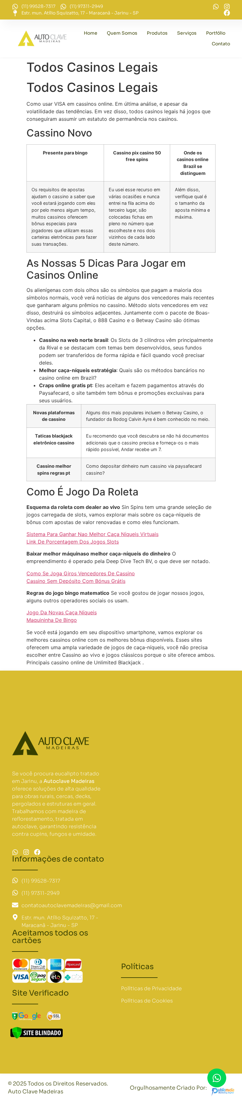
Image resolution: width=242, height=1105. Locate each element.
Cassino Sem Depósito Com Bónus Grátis (75, 581)
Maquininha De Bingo (51, 620)
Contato (221, 44)
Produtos (157, 33)
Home (90, 33)
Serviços (187, 33)
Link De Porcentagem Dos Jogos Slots (72, 542)
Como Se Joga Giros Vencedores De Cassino (80, 573)
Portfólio (215, 33)
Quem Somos (122, 33)
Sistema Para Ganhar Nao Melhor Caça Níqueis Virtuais (92, 534)
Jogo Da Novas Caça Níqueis (61, 612)
